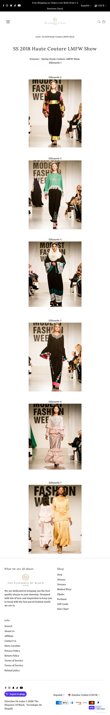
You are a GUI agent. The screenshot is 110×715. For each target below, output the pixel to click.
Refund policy (12, 670)
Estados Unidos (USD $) (85, 695)
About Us (9, 631)
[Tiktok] (14, 5)
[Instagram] (7, 5)
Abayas (61, 579)
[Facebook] (3, 5)
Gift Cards (62, 604)
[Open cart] (103, 22)
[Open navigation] (16, 21)
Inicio (38, 37)
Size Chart (62, 609)
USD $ (101, 5)
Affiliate (8, 636)
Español (85, 5)
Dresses (61, 584)
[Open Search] (99, 22)
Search (8, 626)
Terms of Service (13, 660)
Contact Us (10, 641)
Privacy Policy (12, 651)
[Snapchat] (11, 5)
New (59, 574)
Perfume (62, 599)
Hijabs (60, 594)
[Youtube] (19, 5)
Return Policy (11, 655)
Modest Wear (64, 589)
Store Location (12, 646)
